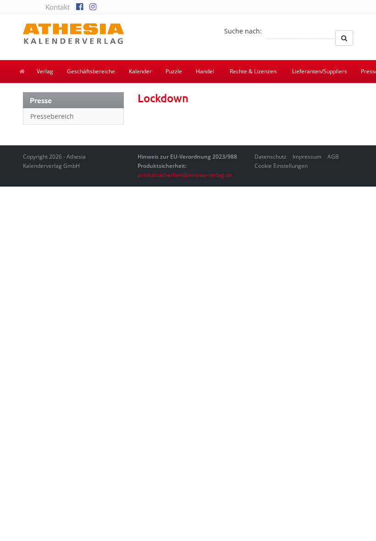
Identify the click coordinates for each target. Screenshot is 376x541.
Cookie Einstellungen (281, 166)
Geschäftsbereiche (91, 71)
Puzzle (174, 71)
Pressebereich (52, 116)
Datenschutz (270, 156)
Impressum (307, 156)
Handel (205, 71)
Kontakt (57, 6)
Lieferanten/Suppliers (319, 71)
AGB (333, 156)
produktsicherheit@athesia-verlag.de (185, 175)
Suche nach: (243, 31)
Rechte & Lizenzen (253, 71)
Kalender (140, 71)
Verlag (45, 71)
